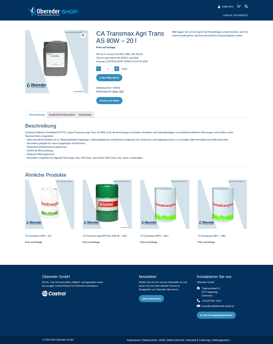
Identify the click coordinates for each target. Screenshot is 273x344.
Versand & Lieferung (198, 340)
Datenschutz (149, 340)
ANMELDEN (227, 7)
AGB (162, 340)
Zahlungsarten (220, 340)
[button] (83, 35)
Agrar (115, 91)
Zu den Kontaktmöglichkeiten (216, 315)
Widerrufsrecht (175, 340)
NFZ (121, 91)
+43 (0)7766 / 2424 (211, 300)
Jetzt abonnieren (151, 298)
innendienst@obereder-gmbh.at (218, 306)
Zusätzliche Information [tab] (62, 114)
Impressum (133, 340)
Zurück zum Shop (109, 100)
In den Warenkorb (109, 77)
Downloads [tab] (85, 114)
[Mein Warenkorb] (239, 6)
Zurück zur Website (235, 15)
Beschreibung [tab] (37, 114)
